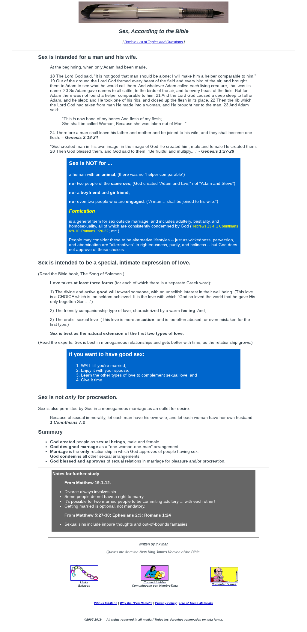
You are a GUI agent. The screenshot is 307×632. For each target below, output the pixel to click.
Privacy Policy (166, 603)
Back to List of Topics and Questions (153, 42)
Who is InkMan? (105, 603)
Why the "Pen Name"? (136, 603)
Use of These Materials (196, 603)
